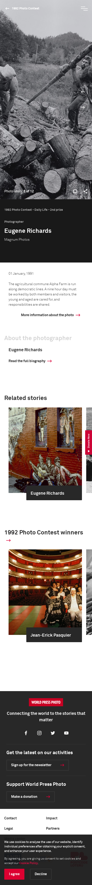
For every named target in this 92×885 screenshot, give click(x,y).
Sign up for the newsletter (31, 765)
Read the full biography (27, 361)
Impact (51, 818)
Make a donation (24, 796)
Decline (41, 874)
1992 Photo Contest (25, 8)
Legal (8, 828)
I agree (14, 874)
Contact (10, 818)
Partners (52, 828)
